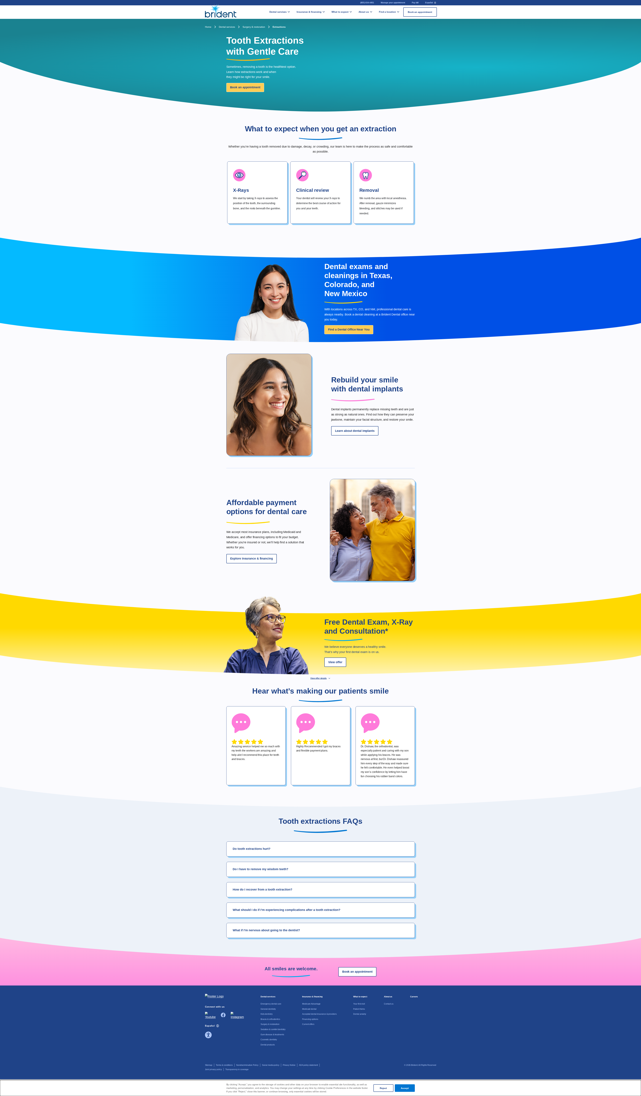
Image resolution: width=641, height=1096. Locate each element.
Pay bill (415, 3)
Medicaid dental (309, 1009)
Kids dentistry (267, 1014)
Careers (414, 997)
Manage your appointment (393, 3)
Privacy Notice (289, 1065)
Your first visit (359, 1004)
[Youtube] (210, 1017)
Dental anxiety (359, 1014)
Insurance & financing (309, 12)
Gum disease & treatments (272, 1034)
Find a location (387, 12)
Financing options (310, 1019)
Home (208, 27)
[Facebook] (223, 1016)
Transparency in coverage (237, 1069)
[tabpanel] (256, 745)
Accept (405, 1088)
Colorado (403, 16)
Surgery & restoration (254, 27)
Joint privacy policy (213, 1069)
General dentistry (268, 1009)
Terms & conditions (224, 1065)
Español (429, 3)
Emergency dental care (271, 1004)
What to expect (340, 12)
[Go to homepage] (221, 12)
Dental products (268, 1045)
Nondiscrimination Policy (247, 1065)
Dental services (278, 12)
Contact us (376, 18)
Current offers (308, 1024)
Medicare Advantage (329, 18)
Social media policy (270, 1065)
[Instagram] (237, 1017)
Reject (383, 1088)
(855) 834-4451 (367, 3)
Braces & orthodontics (270, 1019)
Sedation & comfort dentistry (273, 1029)
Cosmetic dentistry (269, 1039)
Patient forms (359, 1009)
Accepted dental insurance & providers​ (319, 1014)
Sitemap (208, 1065)
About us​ (364, 12)
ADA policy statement (308, 1065)
